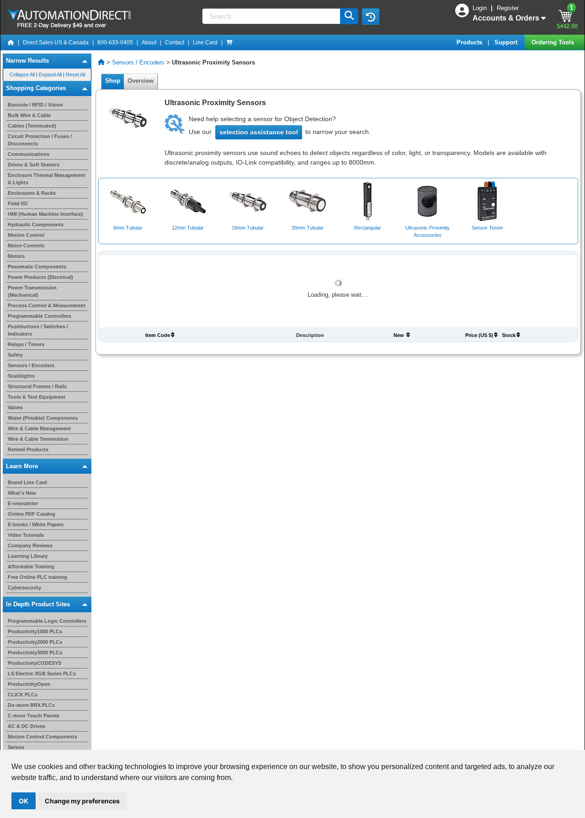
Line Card (205, 42)
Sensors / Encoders (31, 365)
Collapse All (22, 74)
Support (507, 42)
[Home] (11, 42)
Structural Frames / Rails (37, 386)
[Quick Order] (229, 42)
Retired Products (28, 449)
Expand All (50, 74)
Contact (174, 42)
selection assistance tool (258, 132)
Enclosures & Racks (32, 193)
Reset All (75, 74)
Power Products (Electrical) (40, 277)
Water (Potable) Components (43, 418)
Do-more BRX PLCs (31, 705)
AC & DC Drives (26, 726)
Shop (112, 80)
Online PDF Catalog (31, 514)
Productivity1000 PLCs (35, 631)
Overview (140, 80)
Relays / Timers (26, 344)
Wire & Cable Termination (38, 439)
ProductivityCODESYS (34, 663)
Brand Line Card (27, 482)
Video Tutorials (26, 535)
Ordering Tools (554, 42)
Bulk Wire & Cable (29, 115)
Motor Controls (26, 245)
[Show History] (370, 16)
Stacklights (21, 376)
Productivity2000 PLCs (35, 642)
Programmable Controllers (39, 316)
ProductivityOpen (29, 684)
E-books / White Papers (36, 524)
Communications (28, 154)
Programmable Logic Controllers (47, 621)
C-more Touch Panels (33, 715)
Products (470, 42)
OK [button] (23, 801)
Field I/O (18, 203)
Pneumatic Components (37, 266)
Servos (16, 747)
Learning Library (28, 556)
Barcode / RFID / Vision (35, 104)
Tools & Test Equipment (36, 397)
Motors (16, 256)
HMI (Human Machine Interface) (45, 214)
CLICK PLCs (22, 694)
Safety (15, 355)
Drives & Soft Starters (33, 164)
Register (508, 8)
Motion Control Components (42, 736)
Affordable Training (31, 566)
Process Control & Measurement (46, 305)
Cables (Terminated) (32, 125)
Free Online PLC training (37, 577)
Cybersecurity (24, 587)
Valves (15, 407)
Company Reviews (30, 545)
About (149, 42)
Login (481, 8)
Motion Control (26, 235)
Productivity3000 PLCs (35, 652)
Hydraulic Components (36, 224)
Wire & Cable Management (39, 428)
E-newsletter (23, 503)
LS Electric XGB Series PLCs (42, 673)
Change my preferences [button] (82, 801)
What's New (22, 493)
